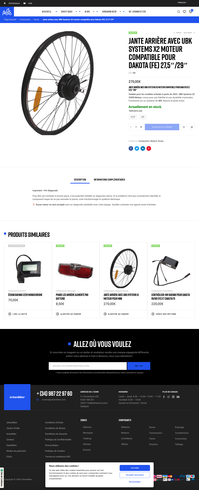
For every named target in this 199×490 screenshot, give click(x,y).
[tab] (80, 181)
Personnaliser (135, 482)
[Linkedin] (173, 397)
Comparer (191, 127)
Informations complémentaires (109, 179)
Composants (25, 19)
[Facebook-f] (163, 397)
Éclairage (71, 290)
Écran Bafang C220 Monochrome (25, 295)
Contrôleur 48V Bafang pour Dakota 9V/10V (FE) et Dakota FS (170, 296)
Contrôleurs (168, 290)
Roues (36, 19)
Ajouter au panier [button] (71, 314)
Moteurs (153, 141)
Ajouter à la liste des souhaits (184, 127)
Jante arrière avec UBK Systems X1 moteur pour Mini (121, 296)
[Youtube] (178, 397)
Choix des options (166, 314)
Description (80, 179)
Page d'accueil (10, 19)
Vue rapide (46, 313)
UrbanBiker (27, 479)
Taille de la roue (135, 111)
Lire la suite (20, 314)
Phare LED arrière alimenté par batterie (72, 296)
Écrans (23, 290)
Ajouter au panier (162, 127)
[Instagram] (168, 397)
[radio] (133, 117)
